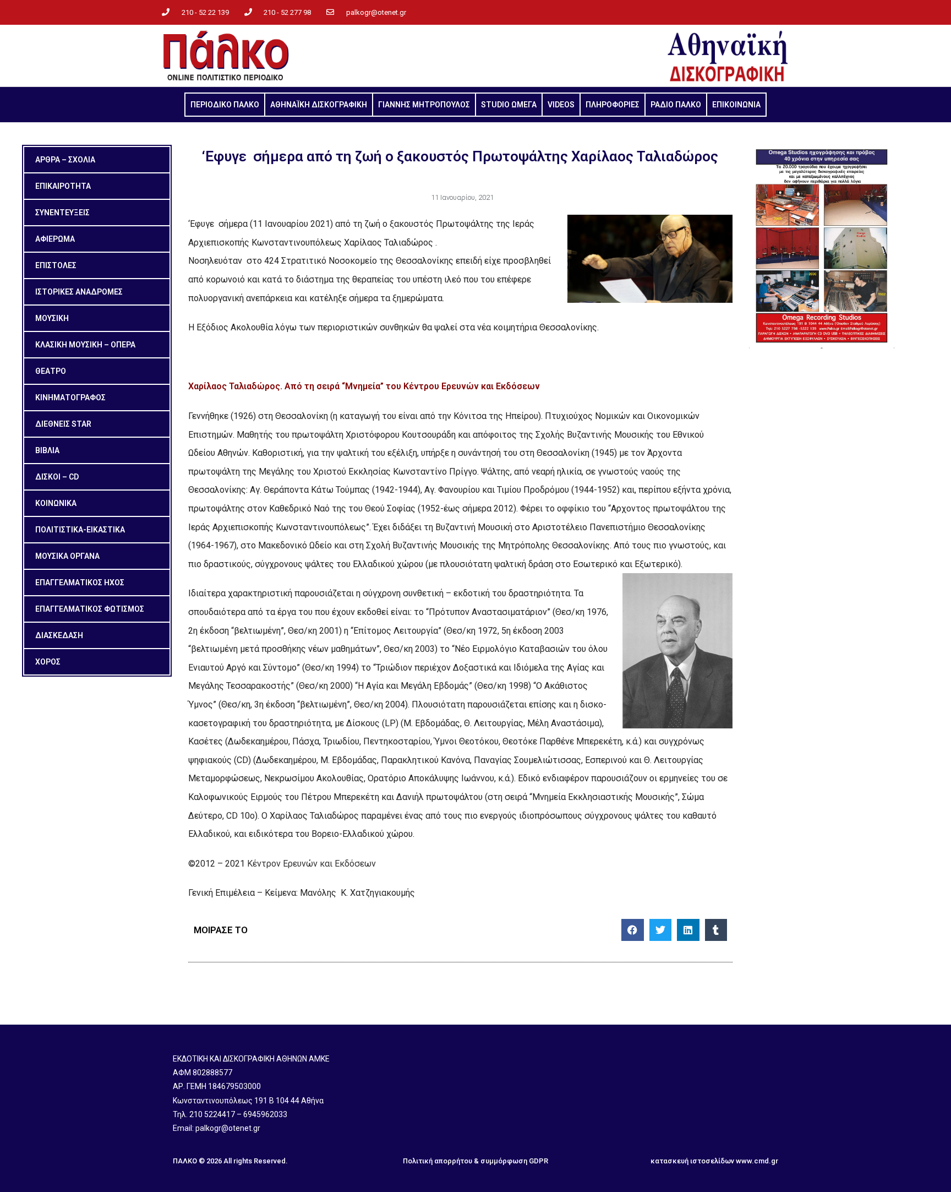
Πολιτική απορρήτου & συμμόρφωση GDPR (475, 1161)
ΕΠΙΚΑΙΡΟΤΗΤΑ (63, 186)
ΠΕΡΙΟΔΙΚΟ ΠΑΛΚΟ (224, 104)
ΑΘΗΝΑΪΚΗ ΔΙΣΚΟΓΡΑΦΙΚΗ (318, 104)
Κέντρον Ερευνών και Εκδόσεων (311, 863)
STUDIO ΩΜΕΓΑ (509, 104)
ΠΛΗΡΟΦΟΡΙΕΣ (613, 104)
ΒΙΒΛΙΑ (47, 450)
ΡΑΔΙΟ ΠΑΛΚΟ (676, 104)
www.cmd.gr (757, 1161)
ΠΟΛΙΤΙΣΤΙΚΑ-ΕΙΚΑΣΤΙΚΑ (80, 529)
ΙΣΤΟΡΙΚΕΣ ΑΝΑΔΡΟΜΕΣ (79, 291)
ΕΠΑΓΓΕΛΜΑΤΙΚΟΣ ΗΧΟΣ (79, 582)
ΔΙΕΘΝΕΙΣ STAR (63, 424)
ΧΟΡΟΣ (48, 661)
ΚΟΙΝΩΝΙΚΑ (55, 503)
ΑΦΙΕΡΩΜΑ (55, 239)
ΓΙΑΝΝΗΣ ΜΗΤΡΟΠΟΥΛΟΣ (424, 104)
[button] (632, 930)
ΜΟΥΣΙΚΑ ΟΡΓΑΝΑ (67, 556)
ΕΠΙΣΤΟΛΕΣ (55, 265)
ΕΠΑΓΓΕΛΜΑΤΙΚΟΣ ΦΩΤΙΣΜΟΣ (89, 609)
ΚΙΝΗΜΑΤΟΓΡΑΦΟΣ (70, 397)
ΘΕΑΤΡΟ (50, 371)
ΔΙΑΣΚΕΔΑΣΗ (59, 635)
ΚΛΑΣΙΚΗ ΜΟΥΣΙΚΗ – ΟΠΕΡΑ (85, 344)
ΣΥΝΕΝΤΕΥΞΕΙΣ (62, 212)
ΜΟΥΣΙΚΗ (52, 318)
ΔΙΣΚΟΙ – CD (57, 476)
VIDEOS (561, 104)
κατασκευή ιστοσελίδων (692, 1161)
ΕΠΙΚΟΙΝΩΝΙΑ (736, 104)
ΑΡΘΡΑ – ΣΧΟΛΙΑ (65, 159)
